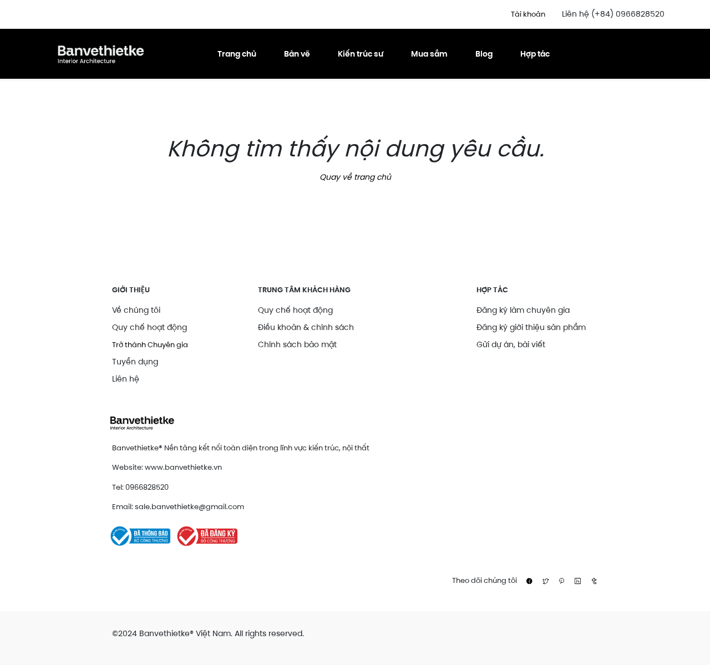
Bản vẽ (297, 53)
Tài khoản (528, 14)
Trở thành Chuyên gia (150, 344)
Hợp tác (535, 53)
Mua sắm (429, 53)
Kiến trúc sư (360, 53)
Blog (484, 53)
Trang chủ (236, 53)
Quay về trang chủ (355, 176)
